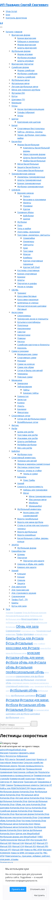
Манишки (16, 102)
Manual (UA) (18, 843)
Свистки (21, 331)
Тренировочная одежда (23, 173)
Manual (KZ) (30, 843)
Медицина (17, 380)
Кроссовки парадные (27, 299)
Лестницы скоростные (28, 467)
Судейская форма (20, 67)
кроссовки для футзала (23, 648)
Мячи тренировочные (40, 496)
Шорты (21, 280)
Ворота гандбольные (27, 518)
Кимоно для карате (26, 567)
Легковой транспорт (26, 759)
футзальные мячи (41, 710)
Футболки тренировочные (30, 186)
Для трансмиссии (20, 589)
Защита (21, 583)
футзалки (12, 700)
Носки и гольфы (25, 286)
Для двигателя (19, 586)
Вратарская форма (21, 35)
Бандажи (21, 409)
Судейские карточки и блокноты (33, 344)
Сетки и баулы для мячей (30, 370)
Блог (8, 14)
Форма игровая (25, 54)
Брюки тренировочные (29, 183)
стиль (31, 686)
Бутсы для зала (19, 606)
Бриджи (21, 276)
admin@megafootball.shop (13, 749)
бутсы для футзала (30, 638)
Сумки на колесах (26, 364)
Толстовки (28, 251)
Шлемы (21, 554)
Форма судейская (26, 70)
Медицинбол (35, 506)
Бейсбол (16, 451)
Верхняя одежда (25, 193)
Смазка (9, 785)
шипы (22, 717)
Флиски (26, 254)
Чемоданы (22, 373)
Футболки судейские (27, 73)
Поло (19, 225)
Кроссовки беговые (27, 296)
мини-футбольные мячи (16, 653)
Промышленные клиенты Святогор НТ (33, 785)
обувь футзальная (19, 667)
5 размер (18, 612)
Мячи (26, 493)
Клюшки (21, 573)
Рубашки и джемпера (28, 41)
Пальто (26, 196)
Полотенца (22, 325)
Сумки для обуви (25, 367)
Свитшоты (28, 244)
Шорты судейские (26, 77)
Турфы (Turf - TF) (20, 599)
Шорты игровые (25, 60)
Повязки (21, 338)
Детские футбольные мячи (25, 86)
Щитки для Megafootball (27, 833)
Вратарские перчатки (22, 64)
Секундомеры (24, 315)
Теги (8, 609)
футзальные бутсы (19, 709)
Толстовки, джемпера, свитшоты (33, 235)
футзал (41, 695)
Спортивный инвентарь (24, 457)
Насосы (21, 341)
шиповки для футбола (17, 713)
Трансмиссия (30, 781)
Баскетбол (17, 141)
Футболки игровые (26, 57)
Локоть (20, 406)
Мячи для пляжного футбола (26, 89)
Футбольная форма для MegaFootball (18, 836)
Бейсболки (28, 215)
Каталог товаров (14, 31)
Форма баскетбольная (28, 144)
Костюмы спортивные (28, 270)
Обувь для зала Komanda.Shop (30, 804)
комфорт (41, 643)
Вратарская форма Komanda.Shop (32, 814)
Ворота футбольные (27, 531)
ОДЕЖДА (16, 189)
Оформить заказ (26, 752)
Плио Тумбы (29, 480)
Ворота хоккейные (26, 535)
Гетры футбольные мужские (34, 612)
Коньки (21, 576)
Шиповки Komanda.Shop (12, 807)
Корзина (13, 752)
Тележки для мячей (27, 460)
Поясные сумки (24, 376)
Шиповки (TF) (18, 99)
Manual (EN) (24, 839)
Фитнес (15, 425)
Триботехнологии (8, 839)
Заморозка (22, 383)
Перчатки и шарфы (27, 283)
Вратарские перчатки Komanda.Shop (18, 817)
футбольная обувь (23, 690)
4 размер (9, 612)
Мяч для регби (24, 448)
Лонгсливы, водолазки (28, 231)
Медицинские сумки (27, 354)
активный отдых (41, 634)
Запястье (21, 399)
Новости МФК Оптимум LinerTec (27, 852)
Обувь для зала (27, 626)
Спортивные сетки (21, 415)
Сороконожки (18, 596)
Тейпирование (24, 386)
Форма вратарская (26, 44)
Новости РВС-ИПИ (33, 849)
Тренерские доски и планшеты (32, 318)
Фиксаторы (22, 412)
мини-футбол (45, 648)
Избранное (22, 756)
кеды (36, 643)
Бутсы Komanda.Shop (36, 807)
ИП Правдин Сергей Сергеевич (24, 5)
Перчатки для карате (33, 560)
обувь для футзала (32, 662)
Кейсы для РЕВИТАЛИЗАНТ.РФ (15, 788)
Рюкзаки (21, 360)
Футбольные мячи (21, 80)
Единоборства (19, 551)
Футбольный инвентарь (29, 509)
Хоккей (20, 483)
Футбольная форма (21, 51)
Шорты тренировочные (29, 180)
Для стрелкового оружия (24, 593)
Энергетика (17, 762)
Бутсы (14, 96)
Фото (2, 756)
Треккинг (21, 293)
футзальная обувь (32, 705)
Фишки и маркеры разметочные (33, 464)
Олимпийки (29, 238)
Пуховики (27, 205)
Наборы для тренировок (35, 489)
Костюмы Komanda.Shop (34, 820)
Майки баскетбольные (34, 160)
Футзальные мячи (20, 83)
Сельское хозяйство (33, 762)
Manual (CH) (18, 846)
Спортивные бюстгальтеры (31, 128)
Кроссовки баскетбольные (30, 170)
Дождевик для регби (27, 438)
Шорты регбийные (26, 441)
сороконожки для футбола (30, 676)
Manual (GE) (6, 843)
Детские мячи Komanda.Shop (29, 798)
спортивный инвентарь (17, 686)
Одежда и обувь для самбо (30, 564)
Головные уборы (25, 212)
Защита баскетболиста (28, 167)
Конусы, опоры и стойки (29, 470)
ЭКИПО (15, 544)
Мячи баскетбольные (28, 164)
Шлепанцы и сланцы (27, 302)
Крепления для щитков (29, 122)
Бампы (15, 602)
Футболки (22, 222)
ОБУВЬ (15, 289)
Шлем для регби (25, 431)
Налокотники (23, 335)
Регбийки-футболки (27, 444)
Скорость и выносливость (30, 486)
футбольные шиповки (23, 695)
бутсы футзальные (19, 643)
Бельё (14, 125)
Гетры (14, 105)
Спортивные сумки (26, 357)
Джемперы (28, 241)
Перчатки (22, 557)
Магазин (4, 752)
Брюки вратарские (26, 38)
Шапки (26, 218)
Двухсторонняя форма (34, 154)
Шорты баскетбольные (34, 157)
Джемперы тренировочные (31, 177)
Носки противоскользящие (30, 109)
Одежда (21, 580)
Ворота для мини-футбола (30, 522)
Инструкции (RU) (38, 839)
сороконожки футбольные (20, 679)
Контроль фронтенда (16, 17)
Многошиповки (29, 619)
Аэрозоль (22, 348)
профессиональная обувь (25, 672)
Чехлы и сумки (30, 473)
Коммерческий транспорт (23, 778)
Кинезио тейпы (31, 393)
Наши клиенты (37, 788)
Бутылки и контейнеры (28, 322)
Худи (25, 248)
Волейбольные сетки (27, 422)
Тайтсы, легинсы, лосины (30, 131)
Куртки (26, 209)
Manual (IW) (18, 849)
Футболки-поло (24, 454)
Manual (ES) (30, 846)
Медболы (33, 502)
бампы (11, 638)
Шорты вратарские (27, 47)
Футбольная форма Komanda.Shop (17, 791)
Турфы (19, 634)
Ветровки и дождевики (34, 199)
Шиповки (29, 634)
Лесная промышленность (30, 765)
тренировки (39, 686)
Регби (14, 428)
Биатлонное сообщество (25, 772)
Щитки (15, 118)
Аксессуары (17, 312)
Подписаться (6, 862)
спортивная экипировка (39, 683)
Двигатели (18, 781)
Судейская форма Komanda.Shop (16, 810)
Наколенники (24, 328)
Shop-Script (11, 11)
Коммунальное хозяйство (12, 769)
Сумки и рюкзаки (20, 351)
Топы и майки (24, 228)
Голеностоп (23, 396)
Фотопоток (10, 756)
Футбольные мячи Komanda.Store (17, 823)
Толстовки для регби (27, 435)
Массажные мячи (38, 499)
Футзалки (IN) (18, 93)
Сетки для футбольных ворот (31, 418)
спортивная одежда (20, 683)
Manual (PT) (5, 849)
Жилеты (27, 202)
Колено (21, 402)
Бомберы (27, 257)
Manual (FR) (42, 846)
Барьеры (21, 476)
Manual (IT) (42, 843)
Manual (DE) (6, 846)
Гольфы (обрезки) (26, 112)
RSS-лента (10, 759)
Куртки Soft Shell (31, 267)
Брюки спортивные (27, 273)
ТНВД (40, 836)
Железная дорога (8, 765)
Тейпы (26, 389)
